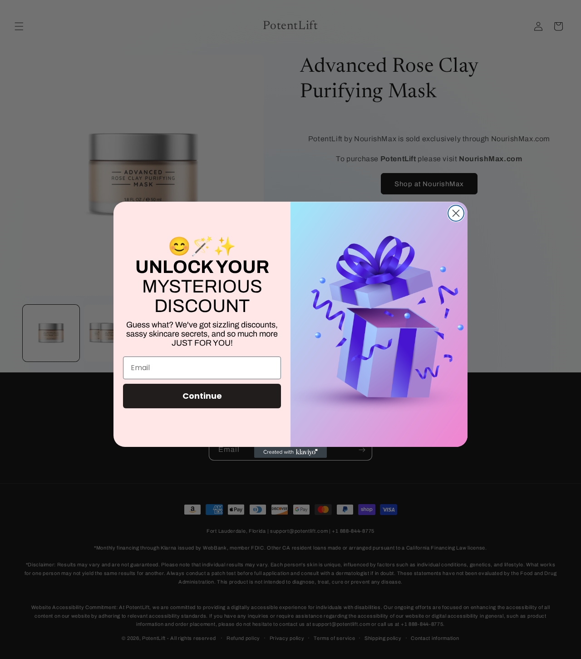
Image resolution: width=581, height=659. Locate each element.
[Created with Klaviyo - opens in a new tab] (290, 452)
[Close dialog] (456, 213)
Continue (202, 395)
